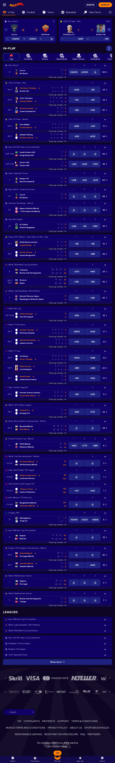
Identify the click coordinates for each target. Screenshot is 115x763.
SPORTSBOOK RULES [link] (96, 727)
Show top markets (56, 77)
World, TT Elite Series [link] (16, 325)
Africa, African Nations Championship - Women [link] (27, 421)
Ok (57, 753)
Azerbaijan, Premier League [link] (19, 643)
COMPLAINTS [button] (32, 721)
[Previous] (6, 29)
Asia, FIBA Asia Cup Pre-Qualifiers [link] (22, 530)
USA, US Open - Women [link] (18, 119)
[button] (57, 65)
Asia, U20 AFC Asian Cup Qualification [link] (24, 147)
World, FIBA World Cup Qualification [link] (23, 265)
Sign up (105, 5)
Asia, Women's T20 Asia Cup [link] (20, 498)
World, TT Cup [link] (14, 351)
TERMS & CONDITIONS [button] (84, 721)
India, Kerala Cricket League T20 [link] (21, 484)
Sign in (90, 5)
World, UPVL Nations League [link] (19, 405)
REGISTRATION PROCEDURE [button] (61, 734)
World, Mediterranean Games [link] (20, 576)
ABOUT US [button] (76, 727)
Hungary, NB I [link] (14, 513)
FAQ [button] (82, 734)
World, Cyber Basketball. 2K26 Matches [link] (24, 291)
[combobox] (19, 712)
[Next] (109, 29)
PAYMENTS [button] (48, 721)
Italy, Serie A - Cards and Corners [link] (21, 189)
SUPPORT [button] (63, 721)
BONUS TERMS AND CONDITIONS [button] (26, 727)
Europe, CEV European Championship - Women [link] (27, 548)
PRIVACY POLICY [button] (58, 727)
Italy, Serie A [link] (13, 65)
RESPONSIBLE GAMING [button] (28, 734)
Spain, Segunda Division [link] (18, 173)
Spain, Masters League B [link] (18, 387)
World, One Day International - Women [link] (23, 456)
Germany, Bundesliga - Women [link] (21, 203)
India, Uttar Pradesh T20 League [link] (21, 470)
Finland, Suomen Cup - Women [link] (21, 439)
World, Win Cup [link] (14, 309)
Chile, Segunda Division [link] (17, 655)
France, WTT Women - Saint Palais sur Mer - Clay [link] (28, 237)
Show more (56, 662)
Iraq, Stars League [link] (15, 219)
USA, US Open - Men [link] (17, 83)
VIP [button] (19, 721)
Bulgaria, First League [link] (16, 649)
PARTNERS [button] (93, 734)
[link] (16, 5)
